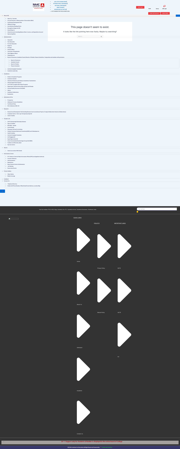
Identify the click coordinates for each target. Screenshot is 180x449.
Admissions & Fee (8, 97)
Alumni (5, 147)
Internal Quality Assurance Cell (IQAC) (16, 88)
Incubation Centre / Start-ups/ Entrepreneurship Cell (20, 113)
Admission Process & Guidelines (15, 102)
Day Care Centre (11, 144)
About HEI (6, 15)
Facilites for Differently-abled (14, 142)
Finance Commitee (15, 66)
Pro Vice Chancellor (12, 43)
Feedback (6, 179)
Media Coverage (11, 176)
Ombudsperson (11, 55)
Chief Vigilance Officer (13, 53)
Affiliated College (11, 24)
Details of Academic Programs (15, 76)
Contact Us (6, 181)
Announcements (11, 160)
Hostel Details (11, 127)
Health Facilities (11, 133)
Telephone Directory (12, 183)
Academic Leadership (12, 70)
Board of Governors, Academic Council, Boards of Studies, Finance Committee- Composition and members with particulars (36, 57)
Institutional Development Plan (15, 22)
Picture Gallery (7, 171)
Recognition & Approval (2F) (14, 28)
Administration (7, 37)
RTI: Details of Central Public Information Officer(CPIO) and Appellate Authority (26, 156)
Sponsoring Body (11, 34)
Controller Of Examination (14, 51)
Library (9, 90)
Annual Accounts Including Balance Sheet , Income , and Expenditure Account (25, 32)
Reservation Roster (12, 168)
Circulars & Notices (12, 158)
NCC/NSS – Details (12, 125)
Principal (10, 47)
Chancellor (10, 40)
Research (6, 109)
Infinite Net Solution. (107, 447)
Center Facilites (11, 115)
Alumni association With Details (15, 150)
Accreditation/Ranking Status (14, 26)
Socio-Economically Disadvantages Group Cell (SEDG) (20, 140)
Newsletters (10, 162)
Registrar (10, 45)
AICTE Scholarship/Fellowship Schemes (17, 121)
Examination (10, 94)
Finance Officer (11, 49)
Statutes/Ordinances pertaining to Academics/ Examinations (22, 80)
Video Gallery (11, 174)
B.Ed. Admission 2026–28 (13, 105)
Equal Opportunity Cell (13, 139)
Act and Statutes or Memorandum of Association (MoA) (20, 20)
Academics (6, 73)
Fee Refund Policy (12, 104)
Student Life (7, 118)
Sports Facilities (11, 123)
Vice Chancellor (11, 41)
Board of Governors (15, 60)
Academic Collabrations (13, 92)
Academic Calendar (12, 78)
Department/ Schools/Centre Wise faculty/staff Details (20, 86)
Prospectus (10, 100)
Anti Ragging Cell (11, 137)
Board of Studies (15, 64)
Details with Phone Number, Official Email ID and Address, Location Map (24, 185)
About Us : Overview (12, 18)
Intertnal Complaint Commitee (14, 69)
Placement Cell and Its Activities (15, 129)
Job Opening (10, 166)
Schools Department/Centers (14, 82)
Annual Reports (11, 30)
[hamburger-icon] (178, 16)
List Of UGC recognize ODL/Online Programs (18, 84)
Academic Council (15, 62)
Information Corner (9, 153)
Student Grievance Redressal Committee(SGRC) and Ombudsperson (23, 131)
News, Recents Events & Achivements (16, 164)
